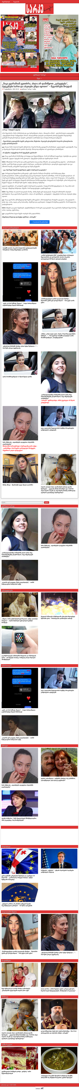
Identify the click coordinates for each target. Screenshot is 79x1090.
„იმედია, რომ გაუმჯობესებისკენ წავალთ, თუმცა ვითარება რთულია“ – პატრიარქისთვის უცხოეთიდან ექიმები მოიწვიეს (20, 620)
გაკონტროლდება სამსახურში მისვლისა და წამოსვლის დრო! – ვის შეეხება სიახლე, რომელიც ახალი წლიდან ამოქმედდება (19, 657)
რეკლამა (16, 1)
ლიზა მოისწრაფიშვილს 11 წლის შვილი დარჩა (17, 376)
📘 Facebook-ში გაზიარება (39, 222)
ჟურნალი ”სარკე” (39, 75)
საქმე (34, 89)
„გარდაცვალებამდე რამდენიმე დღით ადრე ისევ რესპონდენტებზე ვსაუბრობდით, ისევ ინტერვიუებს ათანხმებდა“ (17, 554)
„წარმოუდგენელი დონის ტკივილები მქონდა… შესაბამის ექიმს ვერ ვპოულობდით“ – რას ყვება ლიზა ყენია (57, 300)
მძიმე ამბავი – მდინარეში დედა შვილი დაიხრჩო (18, 485)
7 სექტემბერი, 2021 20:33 (11, 89)
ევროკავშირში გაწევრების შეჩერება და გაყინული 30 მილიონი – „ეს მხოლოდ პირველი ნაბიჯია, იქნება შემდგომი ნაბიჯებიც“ (18, 877)
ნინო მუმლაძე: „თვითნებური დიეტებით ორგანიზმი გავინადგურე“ (20, 446)
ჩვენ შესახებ (6, 1)
